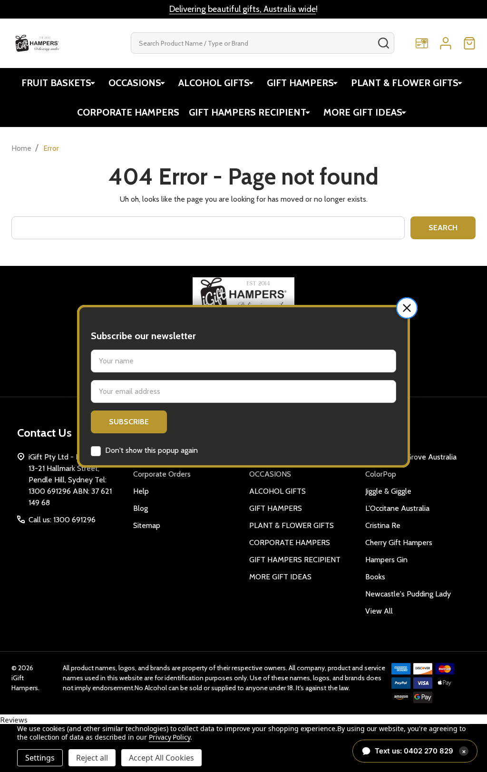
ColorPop (380, 474)
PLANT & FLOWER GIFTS (404, 82)
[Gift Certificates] (422, 43)
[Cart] (469, 43)
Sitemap (146, 525)
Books (375, 576)
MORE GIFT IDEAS (362, 112)
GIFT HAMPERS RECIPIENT (247, 112)
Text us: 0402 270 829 (420, 750)
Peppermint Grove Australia (411, 456)
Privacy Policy (169, 737)
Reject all (92, 757)
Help (141, 491)
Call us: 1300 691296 (62, 519)
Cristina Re (382, 525)
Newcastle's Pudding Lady (408, 593)
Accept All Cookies (161, 757)
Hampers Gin (386, 559)
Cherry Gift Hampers (398, 542)
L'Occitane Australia (397, 508)
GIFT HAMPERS (300, 82)
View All (379, 611)
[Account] (445, 43)
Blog (140, 508)
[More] (93, 82)
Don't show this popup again (151, 450)
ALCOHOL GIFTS (214, 82)
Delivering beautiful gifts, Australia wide (242, 9)
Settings (40, 757)
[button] (407, 308)
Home (21, 148)
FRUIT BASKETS (56, 82)
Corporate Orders (162, 474)
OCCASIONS (134, 82)
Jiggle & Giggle (388, 491)
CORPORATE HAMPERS (128, 112)
